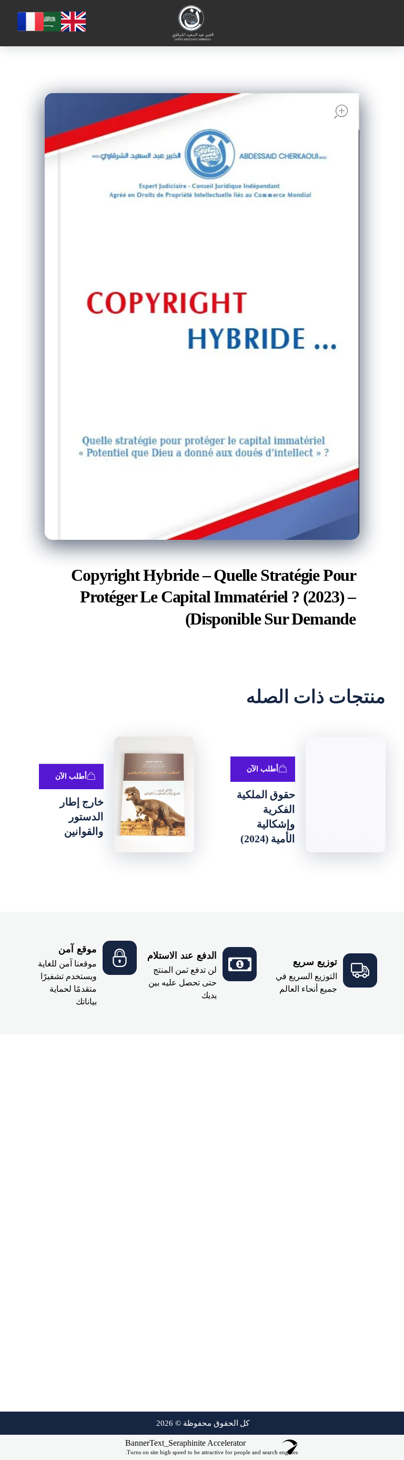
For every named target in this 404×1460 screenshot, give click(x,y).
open (340, 111)
